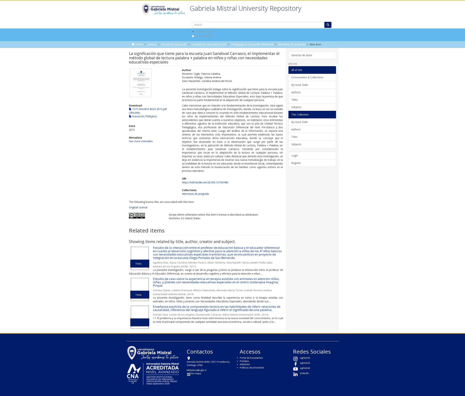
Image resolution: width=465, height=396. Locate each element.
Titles (294, 99)
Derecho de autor (301, 55)
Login (294, 155)
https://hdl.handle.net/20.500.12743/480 (205, 182)
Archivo (152, 44)
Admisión (245, 364)
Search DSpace (204, 31)
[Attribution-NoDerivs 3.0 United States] (146, 215)
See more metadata (141, 141)
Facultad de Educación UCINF (209, 44)
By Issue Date (299, 84)
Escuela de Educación (174, 44)
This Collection (204, 36)
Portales (244, 361)
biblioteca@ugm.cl (196, 370)
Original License (138, 207)
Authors (296, 92)
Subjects (296, 107)
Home (139, 44)
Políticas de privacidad (252, 367)
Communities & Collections (307, 77)
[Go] (327, 25)
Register (296, 163)
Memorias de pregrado (291, 44)
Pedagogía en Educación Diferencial (252, 44)
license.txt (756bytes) (144, 116)
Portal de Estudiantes (251, 357)
